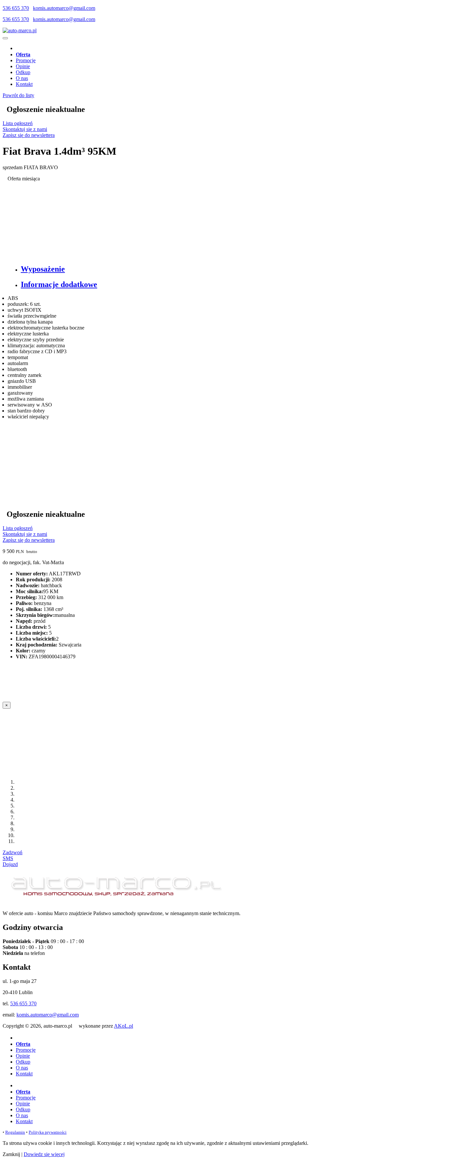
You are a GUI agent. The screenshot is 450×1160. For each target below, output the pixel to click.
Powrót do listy (18, 95)
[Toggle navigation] (5, 38)
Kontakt (24, 84)
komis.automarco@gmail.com (64, 8)
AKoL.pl (123, 1026)
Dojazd (10, 864)
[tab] (231, 269)
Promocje (26, 60)
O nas (22, 78)
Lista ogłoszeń (18, 123)
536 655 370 (16, 8)
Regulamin (15, 1132)
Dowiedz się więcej (44, 1154)
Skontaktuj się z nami (25, 129)
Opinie (23, 66)
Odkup (23, 72)
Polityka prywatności (48, 1132)
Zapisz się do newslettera (29, 135)
